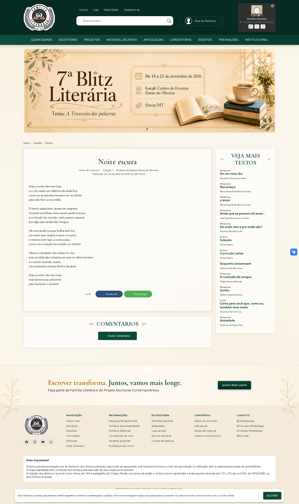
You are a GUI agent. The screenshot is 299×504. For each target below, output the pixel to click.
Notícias (71, 440)
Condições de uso (121, 435)
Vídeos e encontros (207, 435)
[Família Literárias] (39, 17)
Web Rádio (111, 9)
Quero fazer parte (234, 385)
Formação (73, 435)
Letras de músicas (88, 170)
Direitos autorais (120, 440)
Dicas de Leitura (205, 430)
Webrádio (158, 426)
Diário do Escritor (206, 421)
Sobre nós (73, 421)
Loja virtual (159, 430)
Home (83, 9)
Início (27, 143)
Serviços (71, 426)
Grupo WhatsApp (252, 426)
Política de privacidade (124, 426)
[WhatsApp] (51, 442)
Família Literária (162, 421)
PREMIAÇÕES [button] (228, 39)
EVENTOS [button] (205, 39)
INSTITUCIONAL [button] (256, 39)
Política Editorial (120, 430)
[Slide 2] (152, 129)
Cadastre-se (132, 9)
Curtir (88, 294)
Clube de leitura (163, 440)
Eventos (71, 430)
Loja (95, 9)
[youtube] (220, 10)
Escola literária (161, 435)
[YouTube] (43, 442)
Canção (37, 143)
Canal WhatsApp (251, 430)
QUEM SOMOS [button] (41, 39)
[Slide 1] (149, 129)
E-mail (244, 435)
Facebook (111, 294)
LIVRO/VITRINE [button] (181, 39)
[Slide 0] (147, 129)
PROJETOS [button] (92, 39)
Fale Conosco (75, 445)
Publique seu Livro (121, 445)
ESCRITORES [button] (68, 39)
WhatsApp (140, 294)
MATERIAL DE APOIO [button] (121, 39)
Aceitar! (272, 495)
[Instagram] (201, 10)
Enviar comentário (118, 335)
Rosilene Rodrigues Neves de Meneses (137, 170)
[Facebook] (208, 10)
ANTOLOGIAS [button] (153, 39)
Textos (49, 143)
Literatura (200, 426)
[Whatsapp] (214, 10)
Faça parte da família (123, 421)
